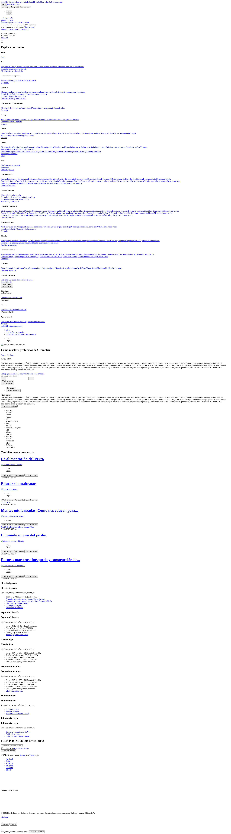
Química (22, 96)
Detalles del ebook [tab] (13, 390)
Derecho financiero (81, 181)
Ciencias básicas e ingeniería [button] (12, 71)
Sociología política (133, 147)
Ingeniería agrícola (18, 92)
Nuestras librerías (7, 310)
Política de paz (75, 147)
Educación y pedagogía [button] (10, 201)
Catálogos (25, 67)
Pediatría (12, 229)
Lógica (29, 243)
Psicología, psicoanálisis (99, 257)
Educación (123, 254)
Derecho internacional (97, 181)
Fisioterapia (57, 227)
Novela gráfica (103, 268)
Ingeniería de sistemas (60, 92)
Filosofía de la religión (80, 241)
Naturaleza (75, 120)
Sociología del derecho (9, 199)
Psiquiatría (19, 229)
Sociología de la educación (95, 215)
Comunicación (56, 2)
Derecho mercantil (124, 181)
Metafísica (36, 243)
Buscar (32, 25)
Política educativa (20, 215)
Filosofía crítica (66, 241)
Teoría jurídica (23, 199)
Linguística (11, 135)
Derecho (4, 133)
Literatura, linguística (36, 257)
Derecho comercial (118, 179)
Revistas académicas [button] (8, 245)
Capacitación (19, 211)
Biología (13, 80)
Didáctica (28, 211)
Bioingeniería (6, 92)
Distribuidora (39, 2)
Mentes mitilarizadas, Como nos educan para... (39, 510)
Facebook (9, 759)
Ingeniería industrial (24, 94)
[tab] (115, 395)
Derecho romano (46, 183)
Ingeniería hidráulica (8, 94)
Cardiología (12, 227)
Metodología (20, 135)
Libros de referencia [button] (8, 270)
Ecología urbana (45, 120)
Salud (83, 215)
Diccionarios (28, 280)
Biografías (5, 167)
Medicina (47, 257)
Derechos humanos (20, 147)
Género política (94, 133)
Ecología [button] (4, 110)
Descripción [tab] (11, 388)
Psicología (14, 149)
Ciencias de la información (11, 108)
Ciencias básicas (54, 254)
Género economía (31, 133)
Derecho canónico (94, 179)
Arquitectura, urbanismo (29, 254)
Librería (48, 2)
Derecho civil (106, 179)
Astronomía (5, 80)
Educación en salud (155, 211)
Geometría (32, 80)
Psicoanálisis (6, 149)
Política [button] (4, 138)
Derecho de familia (163, 179)
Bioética (4, 165)
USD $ (9, 11)
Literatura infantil (35, 268)
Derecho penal (161, 181)
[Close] (2, 42)
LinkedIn (9, 768)
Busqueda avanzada (14, 326)
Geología (24, 80)
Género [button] (4, 124)
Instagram (9, 765)
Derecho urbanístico (74, 183)
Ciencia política (7, 147)
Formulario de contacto (14, 608)
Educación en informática (138, 211)
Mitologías (71, 151)
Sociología (132, 133)
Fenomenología (41, 241)
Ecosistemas (56, 120)
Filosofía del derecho (9, 197)
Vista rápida (19, 475)
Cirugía (20, 227)
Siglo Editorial (6, 282)
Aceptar (13, 824)
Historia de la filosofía (9, 243)
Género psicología (107, 133)
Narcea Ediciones (7, 355)
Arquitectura (5, 67)
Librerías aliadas (20, 310)
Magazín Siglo (23, 322)
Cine (31, 67)
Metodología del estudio (163, 213)
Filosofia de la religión (32, 151)
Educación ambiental (56, 211)
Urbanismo (13, 154)
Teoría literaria (91, 268)
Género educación (44, 133)
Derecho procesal (7, 183)
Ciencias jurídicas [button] (7, 170)
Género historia (69, 133)
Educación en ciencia (120, 211)
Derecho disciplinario (50, 181)
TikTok (8, 770)
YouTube (9, 763)
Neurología (75, 227)
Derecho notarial (150, 181)
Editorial (30, 2)
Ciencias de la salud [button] (8, 217)
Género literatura (81, 133)
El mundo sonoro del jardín (23, 535)
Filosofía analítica (53, 241)
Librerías (5, 300)
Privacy (23, 755)
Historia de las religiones (50, 151)
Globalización (59, 147)
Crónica (15, 268)
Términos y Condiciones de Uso (18, 732)
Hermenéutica (154, 241)
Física (18, 80)
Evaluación (106, 213)
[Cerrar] (2, 822)
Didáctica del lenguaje (40, 211)
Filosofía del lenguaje (113, 241)
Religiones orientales (16, 151)
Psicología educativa (58, 215)
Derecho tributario (59, 183)
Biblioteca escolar (7, 211)
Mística (78, 151)
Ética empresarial (13, 165)
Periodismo (29, 135)
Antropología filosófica (10, 241)
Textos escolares (126, 215)
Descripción (6, 395)
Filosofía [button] (4, 231)
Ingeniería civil (46, 92)
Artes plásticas (15, 67)
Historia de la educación (139, 213)
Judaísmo (63, 151)
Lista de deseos (31, 475)
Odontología (92, 227)
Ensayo (26, 268)
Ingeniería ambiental (33, 92)
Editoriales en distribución (7, 285)
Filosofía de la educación (120, 213)
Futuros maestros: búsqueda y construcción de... (40, 559)
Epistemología (24, 241)
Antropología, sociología (10, 254)
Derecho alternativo (53, 179)
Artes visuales (65, 254)
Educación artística (71, 211)
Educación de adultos (104, 211)
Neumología (66, 227)
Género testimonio (121, 133)
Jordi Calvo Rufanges (9, 527)
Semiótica (44, 243)
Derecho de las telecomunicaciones (29, 181)
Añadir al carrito (7, 381)
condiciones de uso (21, 748)
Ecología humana (19, 120)
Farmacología (47, 227)
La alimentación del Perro (22, 459)
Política (10, 195)
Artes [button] (3, 57)
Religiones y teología (26, 149)
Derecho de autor (149, 179)
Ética (56, 243)
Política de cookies (13, 734)
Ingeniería (24, 257)
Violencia (143, 147)
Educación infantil (36, 213)
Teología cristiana (94, 151)
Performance (11, 69)
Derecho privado (173, 181)
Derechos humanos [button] (8, 185)
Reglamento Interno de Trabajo (17, 714)
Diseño (40, 67)
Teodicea (51, 243)
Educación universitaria (78, 213)
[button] (7, 18)
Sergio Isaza (5, 502)
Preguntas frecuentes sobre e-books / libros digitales (25, 599)
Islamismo (5, 151)
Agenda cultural (7, 312)
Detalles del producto (9, 406)
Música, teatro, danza (59, 257)
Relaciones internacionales (116, 147)
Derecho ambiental (68, 179)
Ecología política (32, 120)
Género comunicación (15, 133)
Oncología (5, 229)
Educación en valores (170, 211)
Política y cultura (99, 147)
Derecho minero (137, 181)
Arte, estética (43, 254)
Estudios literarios (115, 268)
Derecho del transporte (19, 179)
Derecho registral (33, 183)
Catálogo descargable (14, 605)
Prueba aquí (29, 27)
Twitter (8, 761)
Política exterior (87, 147)
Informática (5, 96)
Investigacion (66, 120)
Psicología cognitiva (42, 215)
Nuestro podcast (4, 325)
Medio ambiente (7, 120)
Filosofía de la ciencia (146, 254)
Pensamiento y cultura (75, 257)
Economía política (34, 147)
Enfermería (27, 227)
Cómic (3, 69)
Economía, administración (109, 254)
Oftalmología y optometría (107, 227)
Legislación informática (26, 197)
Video (81, 67)
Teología (84, 151)
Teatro (76, 67)
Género (4, 257)
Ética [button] (3, 156)
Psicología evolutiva (73, 215)
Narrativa (59, 268)
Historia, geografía (14, 257)
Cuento (21, 268)
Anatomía (4, 227)
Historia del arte (63, 67)
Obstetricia (84, 227)
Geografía (18, 122)
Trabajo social (26, 108)
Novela (65, 268)
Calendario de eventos (9, 322)
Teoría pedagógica (113, 215)
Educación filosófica (8, 213)
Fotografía (53, 67)
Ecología (95, 254)
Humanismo (22, 243)
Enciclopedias (18, 280)
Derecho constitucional (134, 179)
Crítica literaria (6, 268)
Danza (35, 67)
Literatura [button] (4, 259)
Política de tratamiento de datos (17, 736)
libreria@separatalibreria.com (17, 635)
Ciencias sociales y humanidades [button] (13, 98)
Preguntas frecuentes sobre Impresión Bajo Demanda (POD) (29, 601)
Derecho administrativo (37, 179)
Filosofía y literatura (141, 241)
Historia (4, 135)
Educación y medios (94, 213)
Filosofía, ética (132, 254)
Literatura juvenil (48, 268)
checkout (4, 38)
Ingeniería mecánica (39, 94)
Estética (46, 67)
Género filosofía (57, 133)
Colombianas (6, 298)
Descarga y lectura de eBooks (17, 603)
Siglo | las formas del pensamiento (14, 2)
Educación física (22, 213)
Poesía (11, 215)
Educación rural (63, 213)
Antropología (48, 108)
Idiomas (151, 213)
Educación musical (50, 213)
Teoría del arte (21, 69)
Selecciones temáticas (37, 322)
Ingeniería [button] (5, 83)
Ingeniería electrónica (77, 92)
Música (71, 67)
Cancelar (5, 824)
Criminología (6, 179)
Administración (37, 108)
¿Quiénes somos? (12, 709)
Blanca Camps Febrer (26, 527)
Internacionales (16, 298)
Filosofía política (47, 147)
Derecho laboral (111, 181)
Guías (11, 280)
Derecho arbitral (81, 179)
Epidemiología (36, 227)
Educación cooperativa (87, 211)
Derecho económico (66, 181)
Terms (31, 755)
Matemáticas (14, 96)
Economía (5, 122)
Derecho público (20, 183)
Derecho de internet (8, 181)
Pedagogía (5, 215)
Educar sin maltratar (18, 483)
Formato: (4, 376)
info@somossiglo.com (14, 691)
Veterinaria (32, 229)
